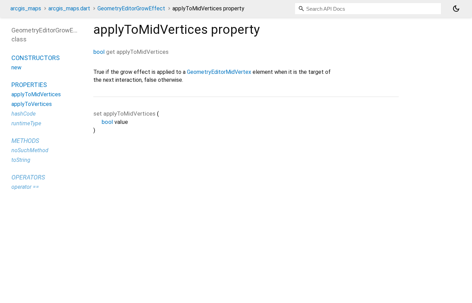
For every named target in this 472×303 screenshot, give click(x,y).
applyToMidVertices (36, 94)
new (16, 67)
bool (99, 51)
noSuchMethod (29, 150)
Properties (29, 84)
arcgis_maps (25, 8)
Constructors (35, 57)
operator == (25, 187)
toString (20, 160)
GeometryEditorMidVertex (219, 72)
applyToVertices (31, 104)
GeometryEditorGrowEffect (131, 8)
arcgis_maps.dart (69, 8)
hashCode (23, 113)
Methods (25, 140)
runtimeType (26, 123)
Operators (28, 177)
